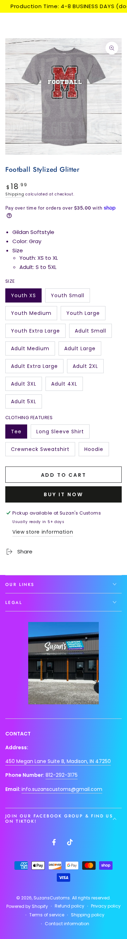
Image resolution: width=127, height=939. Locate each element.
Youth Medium (31, 315)
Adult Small (90, 332)
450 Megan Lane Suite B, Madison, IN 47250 (58, 761)
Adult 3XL (26, 385)
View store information (42, 531)
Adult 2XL (88, 368)
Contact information (67, 924)
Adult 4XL (67, 385)
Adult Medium (30, 350)
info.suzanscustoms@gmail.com (62, 789)
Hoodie (96, 451)
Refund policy (69, 906)
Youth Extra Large (35, 332)
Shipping (14, 194)
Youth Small (67, 297)
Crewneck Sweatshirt (40, 451)
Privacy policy (106, 906)
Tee (19, 433)
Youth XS (26, 297)
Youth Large (83, 315)
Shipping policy (87, 915)
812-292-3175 (62, 775)
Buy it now (63, 494)
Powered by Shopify (27, 906)
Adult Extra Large (34, 368)
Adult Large (80, 350)
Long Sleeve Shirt (60, 433)
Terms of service (46, 915)
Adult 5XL (26, 403)
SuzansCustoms (52, 898)
